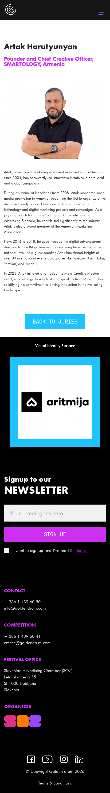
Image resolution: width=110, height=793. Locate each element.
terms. (82, 550)
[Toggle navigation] (102, 12)
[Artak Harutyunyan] (55, 120)
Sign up (55, 535)
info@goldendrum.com (25, 608)
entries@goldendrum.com (27, 642)
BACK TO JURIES (55, 322)
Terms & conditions (55, 783)
